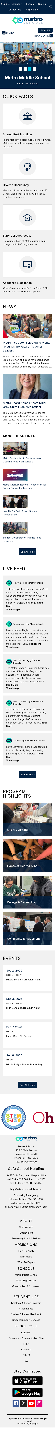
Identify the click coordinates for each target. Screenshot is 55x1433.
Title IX (26, 1355)
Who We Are (26, 1227)
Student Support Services (26, 1320)
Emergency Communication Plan (26, 1338)
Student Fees (26, 1308)
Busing (42, 4)
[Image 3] (29, 69)
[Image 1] (20, 69)
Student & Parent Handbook (26, 1314)
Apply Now (32, 9)
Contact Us (15, 9)
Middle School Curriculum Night (24, 979)
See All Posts (28, 551)
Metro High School (26, 1280)
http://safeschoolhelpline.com (26, 1189)
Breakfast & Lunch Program (26, 1303)
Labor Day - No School (19, 1036)
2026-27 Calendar (11, 4)
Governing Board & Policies (26, 1238)
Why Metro (26, 1256)
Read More (35, 643)
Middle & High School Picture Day (25, 1064)
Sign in (45, 30)
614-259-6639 (30, 1157)
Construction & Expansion (26, 1286)
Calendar (26, 1332)
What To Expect (26, 1262)
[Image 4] (34, 69)
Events (30, 4)
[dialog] (27, 819)
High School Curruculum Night (23, 1007)
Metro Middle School (27, 77)
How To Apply (26, 1251)
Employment (26, 1232)
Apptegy (34, 1423)
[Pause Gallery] (27, 63)
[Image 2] (25, 69)
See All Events (27, 1085)
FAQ (26, 1360)
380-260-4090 (29, 1161)
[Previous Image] (4, 63)
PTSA (26, 1343)
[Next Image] (50, 63)
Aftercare (26, 1349)
